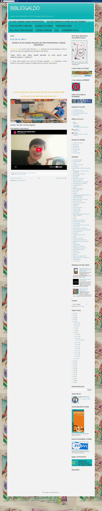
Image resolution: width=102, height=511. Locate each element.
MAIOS (74, 206)
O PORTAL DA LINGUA (78, 143)
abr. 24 (77, 336)
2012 (74, 374)
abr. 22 (77, 342)
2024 (74, 315)
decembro (76, 323)
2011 (74, 376)
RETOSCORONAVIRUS (77, 249)
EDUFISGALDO (76, 115)
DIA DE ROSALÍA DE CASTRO (79, 228)
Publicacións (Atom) (21, 180)
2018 (74, 363)
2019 (74, 361)
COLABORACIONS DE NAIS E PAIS (80, 225)
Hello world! (75, 123)
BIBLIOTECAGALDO (85, 397)
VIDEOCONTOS (76, 259)
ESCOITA (75, 233)
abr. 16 (77, 348)
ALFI (74, 217)
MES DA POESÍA (76, 190)
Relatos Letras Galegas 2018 (79, 256)
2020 (74, 321)
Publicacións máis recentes (16, 178)
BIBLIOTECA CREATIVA (78, 179)
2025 (74, 313)
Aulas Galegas (76, 126)
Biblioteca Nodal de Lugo (78, 222)
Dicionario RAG (76, 146)
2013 (74, 373)
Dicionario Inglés (76, 149)
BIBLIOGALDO (25, 8)
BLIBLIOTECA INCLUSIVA (78, 220)
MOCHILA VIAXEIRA (77, 238)
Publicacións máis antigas (61, 178)
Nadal (74, 187)
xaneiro (76, 358)
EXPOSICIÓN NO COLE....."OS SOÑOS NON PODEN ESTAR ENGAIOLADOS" (85, 270)
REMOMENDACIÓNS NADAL (79, 248)
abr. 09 (77, 354)
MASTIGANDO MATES (64, 26)
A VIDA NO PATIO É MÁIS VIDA (21, 26)
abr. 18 (77, 346)
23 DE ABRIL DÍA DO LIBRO (20, 174)
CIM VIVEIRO (75, 223)
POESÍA (74, 192)
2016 (74, 367)
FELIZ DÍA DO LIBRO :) (18, 39)
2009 (74, 380)
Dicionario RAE (76, 148)
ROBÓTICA (75, 251)
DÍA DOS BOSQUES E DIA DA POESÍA (81, 230)
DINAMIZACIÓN (76, 160)
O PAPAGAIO (75, 209)
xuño (75, 329)
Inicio (56, 30)
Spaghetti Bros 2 (76, 131)
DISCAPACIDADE (76, 201)
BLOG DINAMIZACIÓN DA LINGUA (80, 113)
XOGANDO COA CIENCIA (44, 26)
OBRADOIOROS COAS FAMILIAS (80, 241)
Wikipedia (75, 151)
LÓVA (74, 236)
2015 (74, 369)
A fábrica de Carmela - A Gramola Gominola (80, 135)
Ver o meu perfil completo (84, 399)
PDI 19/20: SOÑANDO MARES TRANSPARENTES (27, 21)
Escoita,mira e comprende (78, 112)
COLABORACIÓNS (76, 185)
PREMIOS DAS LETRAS (78, 246)
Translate (82, 306)
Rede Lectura (76, 145)
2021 (74, 319)
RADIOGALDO (76, 211)
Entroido (74, 166)
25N (74, 193)
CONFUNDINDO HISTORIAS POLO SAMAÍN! (85, 280)
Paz (73, 163)
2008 (74, 382)
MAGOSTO (75, 204)
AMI (74, 218)
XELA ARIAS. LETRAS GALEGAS (21, 30)
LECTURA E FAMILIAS (43, 30)
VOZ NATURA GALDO (77, 110)
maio (75, 331)
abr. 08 (77, 356)
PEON (74, 243)
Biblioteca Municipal (77, 188)
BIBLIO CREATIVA (76, 198)
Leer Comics (76, 129)
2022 (74, 317)
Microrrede (75, 175)
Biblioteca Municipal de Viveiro (79, 199)
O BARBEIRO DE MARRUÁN (79, 240)
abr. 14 (77, 350)
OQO (74, 122)
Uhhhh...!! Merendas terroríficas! (83, 289)
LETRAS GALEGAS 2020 (78, 235)
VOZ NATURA (76, 161)
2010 (74, 378)
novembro (76, 325)
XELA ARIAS (75, 261)
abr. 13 (77, 352)
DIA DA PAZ (75, 226)
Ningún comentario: (32, 173)
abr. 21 (77, 344)
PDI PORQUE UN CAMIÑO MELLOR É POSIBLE (81, 171)
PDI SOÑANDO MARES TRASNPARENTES (81, 168)
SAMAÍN (74, 177)
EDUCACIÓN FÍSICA (77, 231)
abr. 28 (77, 334)
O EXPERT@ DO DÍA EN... (70, 30)
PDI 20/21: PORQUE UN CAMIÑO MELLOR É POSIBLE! (66, 21)
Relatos (74, 254)
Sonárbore (75, 133)
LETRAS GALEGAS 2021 (78, 203)
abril (75, 333)
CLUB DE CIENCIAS (77, 165)
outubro (76, 327)
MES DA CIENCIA (76, 207)
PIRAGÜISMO (76, 244)
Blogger (57, 492)
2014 (74, 371)
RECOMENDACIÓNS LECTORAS (79, 182)
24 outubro (75, 212)
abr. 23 (77, 338)
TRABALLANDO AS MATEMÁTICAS (80, 258)
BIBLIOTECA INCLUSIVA (78, 174)
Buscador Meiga (76, 153)
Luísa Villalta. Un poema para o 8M (80, 127)
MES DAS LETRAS (77, 180)
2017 (74, 365)
